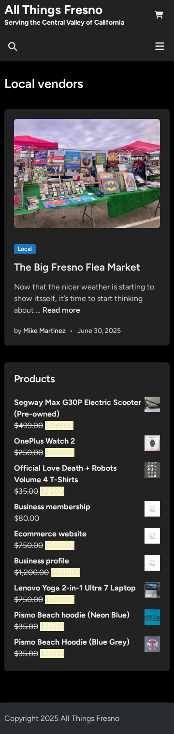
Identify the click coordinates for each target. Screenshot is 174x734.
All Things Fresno (53, 9)
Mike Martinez (44, 331)
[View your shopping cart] (159, 16)
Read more (61, 310)
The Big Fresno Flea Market (77, 267)
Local (25, 248)
